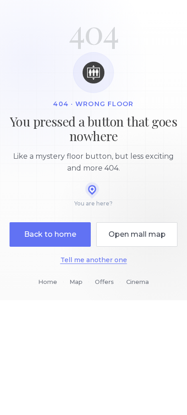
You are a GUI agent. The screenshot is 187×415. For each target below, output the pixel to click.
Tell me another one (93, 260)
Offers (104, 281)
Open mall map (137, 234)
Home (47, 281)
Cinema (137, 281)
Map (76, 281)
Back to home (50, 234)
